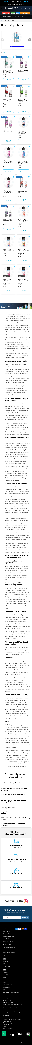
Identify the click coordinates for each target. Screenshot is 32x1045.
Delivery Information (9, 947)
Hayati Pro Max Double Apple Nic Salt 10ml (22, 101)
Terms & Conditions (9, 952)
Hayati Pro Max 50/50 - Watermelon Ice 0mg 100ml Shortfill (23, 281)
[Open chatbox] (28, 1034)
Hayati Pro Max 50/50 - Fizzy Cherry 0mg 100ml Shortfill (8, 161)
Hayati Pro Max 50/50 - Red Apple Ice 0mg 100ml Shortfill (23, 221)
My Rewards (6, 929)
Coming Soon (25, 13)
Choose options (8, 80)
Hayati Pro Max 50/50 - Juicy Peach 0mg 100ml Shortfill (8, 251)
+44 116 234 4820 (8, 1003)
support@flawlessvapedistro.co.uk (13, 1004)
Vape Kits (5, 975)
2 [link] (20, 299)
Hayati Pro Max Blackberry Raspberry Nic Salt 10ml (8, 101)
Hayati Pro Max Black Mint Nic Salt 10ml (8, 220)
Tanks (5, 977)
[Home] (1, 20)
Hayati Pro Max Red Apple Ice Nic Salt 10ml (23, 191)
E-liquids (5, 972)
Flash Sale (6, 13)
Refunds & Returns (8, 950)
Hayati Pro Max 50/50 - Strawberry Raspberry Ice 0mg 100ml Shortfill (8, 281)
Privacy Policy (7, 966)
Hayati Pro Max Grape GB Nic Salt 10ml (8, 131)
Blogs (4, 963)
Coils (4, 982)
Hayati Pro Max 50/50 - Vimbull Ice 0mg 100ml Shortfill (8, 191)
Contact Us (6, 934)
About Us (5, 961)
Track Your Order (8, 941)
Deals (13, 13)
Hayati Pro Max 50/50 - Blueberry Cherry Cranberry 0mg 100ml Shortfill (23, 131)
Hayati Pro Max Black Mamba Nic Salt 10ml (23, 71)
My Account (6, 931)
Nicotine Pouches (8, 985)
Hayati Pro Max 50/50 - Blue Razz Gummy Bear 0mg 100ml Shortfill (23, 161)
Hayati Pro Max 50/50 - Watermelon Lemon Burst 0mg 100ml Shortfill (23, 251)
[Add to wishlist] (13, 57)
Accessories (6, 987)
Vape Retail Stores (8, 936)
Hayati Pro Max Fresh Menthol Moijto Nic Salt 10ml (8, 71)
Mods (4, 980)
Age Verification (8, 955)
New (17, 13)
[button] (22, 8)
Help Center (6, 939)
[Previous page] (12, 299)
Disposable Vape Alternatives (11, 992)
